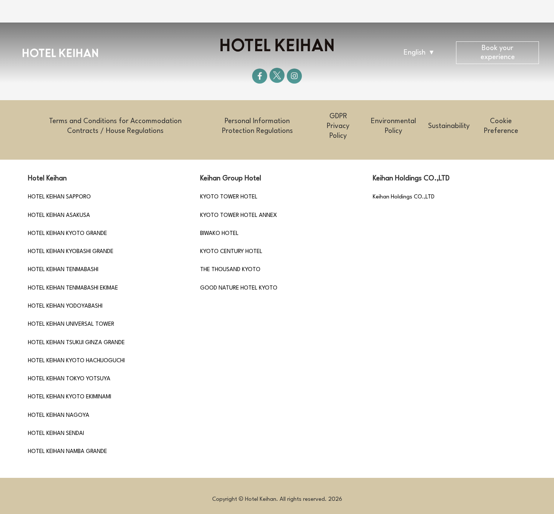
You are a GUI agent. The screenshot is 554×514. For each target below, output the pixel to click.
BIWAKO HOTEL (219, 233)
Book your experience (498, 53)
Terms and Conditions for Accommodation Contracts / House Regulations (115, 126)
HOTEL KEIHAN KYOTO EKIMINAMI (69, 397)
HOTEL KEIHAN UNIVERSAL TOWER (71, 324)
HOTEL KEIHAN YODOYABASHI (65, 306)
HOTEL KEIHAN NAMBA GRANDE (67, 452)
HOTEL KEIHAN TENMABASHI (63, 270)
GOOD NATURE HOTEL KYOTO (238, 288)
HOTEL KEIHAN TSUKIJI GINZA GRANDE (76, 343)
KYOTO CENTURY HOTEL (231, 252)
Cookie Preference (501, 126)
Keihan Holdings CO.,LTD (404, 197)
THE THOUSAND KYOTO (230, 270)
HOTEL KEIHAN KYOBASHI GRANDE (70, 252)
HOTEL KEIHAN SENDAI (56, 433)
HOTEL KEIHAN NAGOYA (58, 415)
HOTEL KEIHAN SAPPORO (59, 197)
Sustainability (449, 126)
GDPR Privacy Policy (338, 126)
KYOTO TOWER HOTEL (228, 197)
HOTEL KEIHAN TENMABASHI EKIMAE (73, 288)
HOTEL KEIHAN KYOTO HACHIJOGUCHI (76, 361)
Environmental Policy (393, 126)
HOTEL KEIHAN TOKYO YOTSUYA (69, 379)
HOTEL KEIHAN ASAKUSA (59, 215)
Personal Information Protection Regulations (257, 126)
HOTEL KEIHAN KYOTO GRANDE (67, 233)
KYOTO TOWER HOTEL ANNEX (238, 215)
